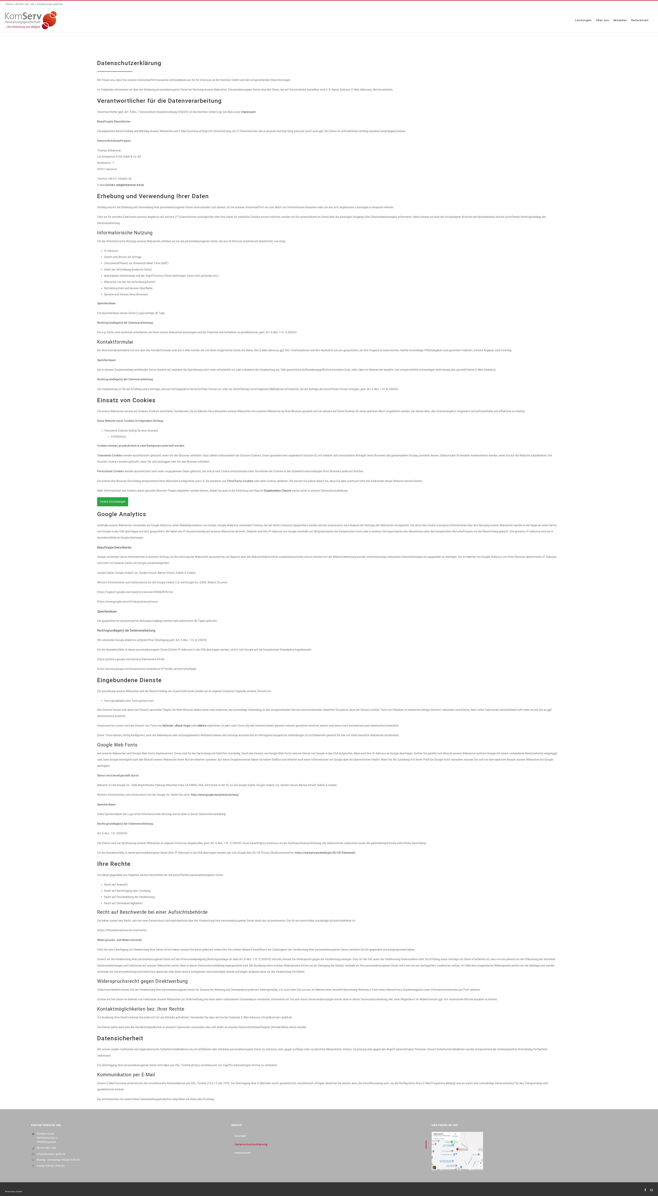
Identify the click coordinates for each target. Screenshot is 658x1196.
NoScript (168, 725)
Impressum (248, 112)
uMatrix (201, 725)
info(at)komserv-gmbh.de (50, 4)
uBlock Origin (182, 725)
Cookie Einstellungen (112, 501)
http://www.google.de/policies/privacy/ (215, 794)
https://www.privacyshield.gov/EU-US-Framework (325, 852)
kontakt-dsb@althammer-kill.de (125, 185)
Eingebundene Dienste (277, 490)
